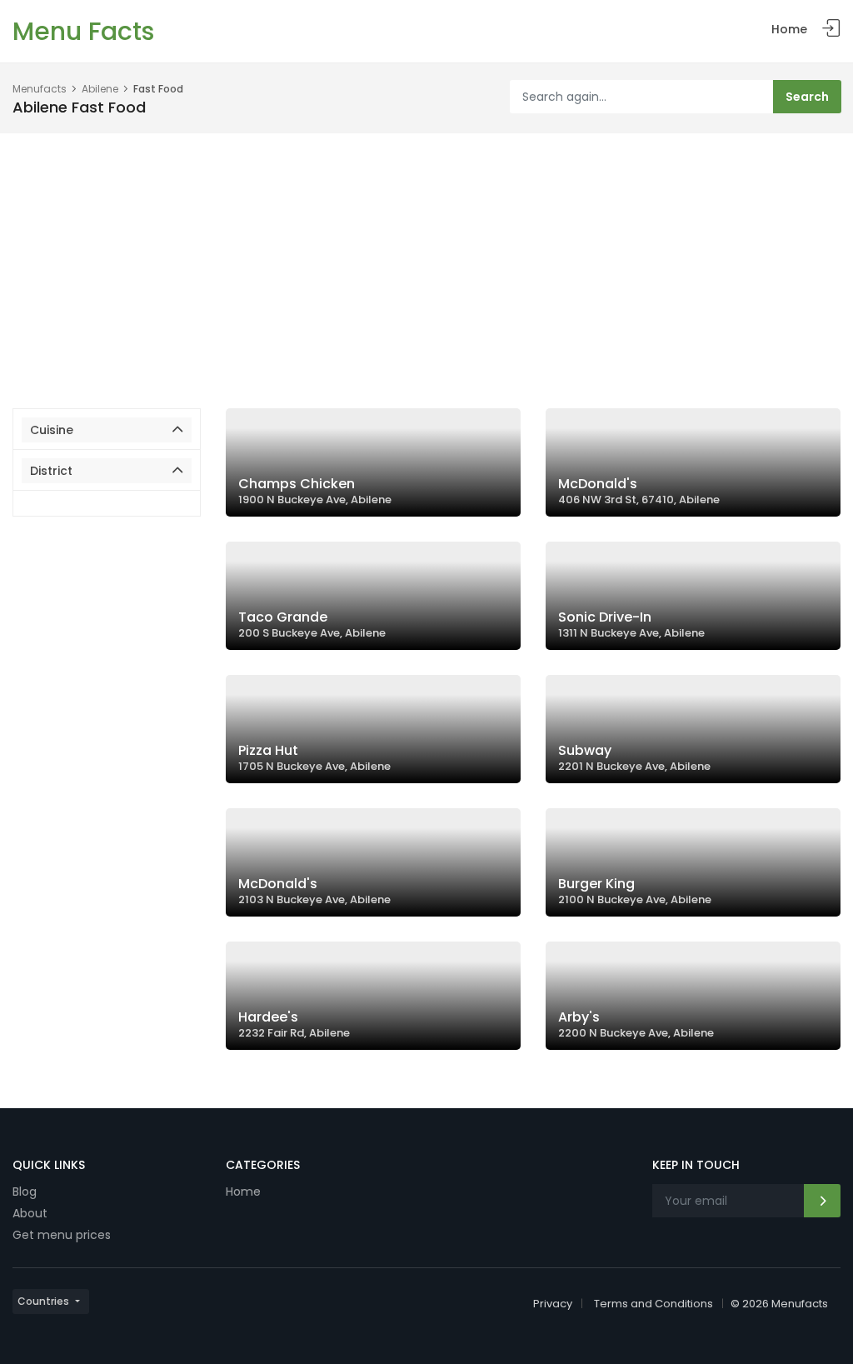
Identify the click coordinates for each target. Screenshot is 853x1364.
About (29, 1213)
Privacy (552, 1304)
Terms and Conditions (653, 1304)
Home (789, 29)
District (51, 470)
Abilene (100, 89)
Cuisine (51, 430)
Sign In (831, 28)
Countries (43, 1301)
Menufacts (39, 89)
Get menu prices (61, 1234)
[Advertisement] (426, 258)
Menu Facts (83, 31)
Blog (24, 1191)
